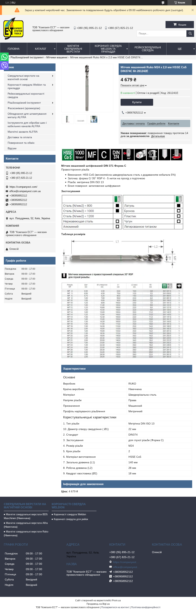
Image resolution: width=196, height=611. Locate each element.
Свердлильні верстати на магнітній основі (23, 77)
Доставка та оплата (20, 137)
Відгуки (12, 148)
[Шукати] (190, 33)
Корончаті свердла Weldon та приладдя (108, 49)
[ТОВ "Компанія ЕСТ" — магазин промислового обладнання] (13, 39)
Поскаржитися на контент (115, 607)
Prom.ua (116, 600)
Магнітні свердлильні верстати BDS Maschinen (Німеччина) (26, 516)
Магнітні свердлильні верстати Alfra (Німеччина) (26, 525)
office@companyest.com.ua (25, 191)
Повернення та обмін (21, 142)
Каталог (40, 48)
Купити (136, 102)
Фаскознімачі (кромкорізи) (24, 108)
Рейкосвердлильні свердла (148, 49)
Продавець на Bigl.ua (98, 604)
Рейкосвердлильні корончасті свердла (26, 95)
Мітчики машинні (56, 57)
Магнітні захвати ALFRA (23, 131)
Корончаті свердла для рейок (71, 519)
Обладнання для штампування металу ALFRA (27, 115)
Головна (14, 48)
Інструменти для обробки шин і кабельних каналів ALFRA (27, 124)
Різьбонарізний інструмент (27, 57)
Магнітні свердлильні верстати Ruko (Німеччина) (26, 533)
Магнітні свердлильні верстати (73, 49)
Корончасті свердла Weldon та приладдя (27, 86)
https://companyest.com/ (23, 186)
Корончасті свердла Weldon (70, 514)
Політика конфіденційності (145, 607)
